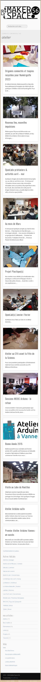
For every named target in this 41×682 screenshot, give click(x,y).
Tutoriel (5, 638)
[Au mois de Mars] (20, 209)
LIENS (5, 630)
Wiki (4, 648)
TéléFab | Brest (8, 605)
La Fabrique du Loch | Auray (12, 579)
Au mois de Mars (13, 224)
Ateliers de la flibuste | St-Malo (12, 564)
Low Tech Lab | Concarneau (12, 594)
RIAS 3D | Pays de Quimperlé (12, 602)
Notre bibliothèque (11, 665)
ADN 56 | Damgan (8, 560)
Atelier (5, 619)
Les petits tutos (10, 658)
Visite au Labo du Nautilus (17, 487)
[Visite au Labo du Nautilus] (20, 472)
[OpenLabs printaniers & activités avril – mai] (20, 155)
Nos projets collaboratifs (12, 654)
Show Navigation (33, 19)
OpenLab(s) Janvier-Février (17, 315)
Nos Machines (9, 651)
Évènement (6, 626)
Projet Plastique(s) (14, 271)
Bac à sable (6, 623)
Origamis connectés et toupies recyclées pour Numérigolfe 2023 (19, 75)
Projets (5, 634)
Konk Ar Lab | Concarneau (11, 575)
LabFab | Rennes (8, 590)
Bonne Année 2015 (13, 444)
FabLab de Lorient (8, 571)
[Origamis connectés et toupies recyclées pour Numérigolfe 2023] (20, 56)
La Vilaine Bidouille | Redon (11, 586)
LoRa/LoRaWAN (10, 662)
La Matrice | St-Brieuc (10, 583)
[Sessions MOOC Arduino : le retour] (20, 384)
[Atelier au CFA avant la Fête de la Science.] (20, 338)
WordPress (14, 678)
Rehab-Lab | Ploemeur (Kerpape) (13, 598)
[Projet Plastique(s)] (20, 256)
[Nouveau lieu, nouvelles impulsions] (20, 107)
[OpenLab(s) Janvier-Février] (20, 300)
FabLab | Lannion (8, 567)
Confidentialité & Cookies (11, 551)
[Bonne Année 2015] (20, 429)
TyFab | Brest (7, 609)
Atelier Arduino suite (15, 509)
